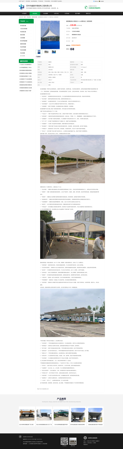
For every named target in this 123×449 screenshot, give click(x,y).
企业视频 (45, 13)
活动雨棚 (22, 37)
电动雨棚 (22, 53)
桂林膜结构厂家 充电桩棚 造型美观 (26, 82)
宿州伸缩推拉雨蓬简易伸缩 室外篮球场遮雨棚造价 (26, 70)
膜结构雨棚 (34, 17)
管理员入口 (40, 443)
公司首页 (24, 13)
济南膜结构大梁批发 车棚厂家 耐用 (26, 90)
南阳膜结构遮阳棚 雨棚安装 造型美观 (26, 84)
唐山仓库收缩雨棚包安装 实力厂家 (26, 424)
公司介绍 (56, 13)
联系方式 (88, 13)
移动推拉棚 (23, 25)
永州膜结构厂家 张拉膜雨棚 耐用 (26, 79)
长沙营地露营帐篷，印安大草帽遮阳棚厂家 (26, 67)
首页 (25, 17)
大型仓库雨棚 (23, 28)
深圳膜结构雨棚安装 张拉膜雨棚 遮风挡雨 (26, 87)
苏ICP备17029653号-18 (37, 439)
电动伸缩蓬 (23, 47)
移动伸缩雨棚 (23, 40)
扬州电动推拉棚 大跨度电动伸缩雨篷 (61, 424)
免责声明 (36, 443)
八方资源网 (30, 443)
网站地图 (45, 443)
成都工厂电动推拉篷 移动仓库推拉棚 (95, 424)
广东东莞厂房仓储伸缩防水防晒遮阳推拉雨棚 (26, 64)
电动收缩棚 (23, 50)
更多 (32, 61)
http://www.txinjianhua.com (43, 388)
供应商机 (35, 13)
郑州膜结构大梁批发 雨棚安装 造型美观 (26, 73)
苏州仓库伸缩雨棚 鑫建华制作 (43, 424)
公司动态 (67, 13)
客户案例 (77, 13)
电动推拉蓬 (23, 31)
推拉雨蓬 (22, 34)
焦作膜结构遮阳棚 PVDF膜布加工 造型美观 (26, 76)
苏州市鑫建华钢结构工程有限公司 (30, 441)
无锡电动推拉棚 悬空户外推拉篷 (78, 424)
